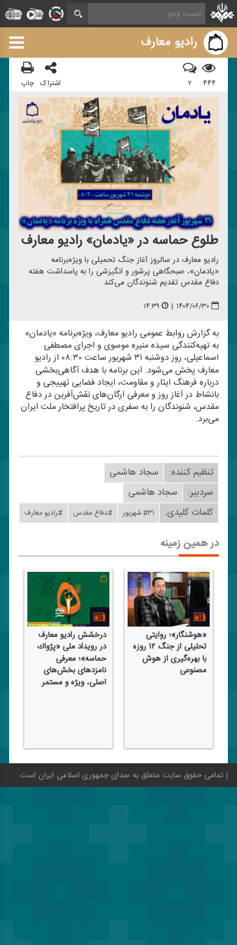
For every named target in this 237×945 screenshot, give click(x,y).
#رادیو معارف (43, 513)
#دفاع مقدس (92, 513)
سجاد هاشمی (134, 472)
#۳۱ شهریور (138, 513)
